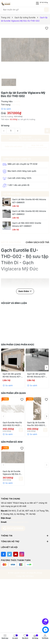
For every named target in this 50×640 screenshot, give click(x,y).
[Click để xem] (25, 50)
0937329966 (18, 518)
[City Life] (13, 3)
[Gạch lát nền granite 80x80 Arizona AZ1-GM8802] (6, 214)
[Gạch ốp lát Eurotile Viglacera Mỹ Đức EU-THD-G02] (12, 457)
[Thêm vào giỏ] (21, 430)
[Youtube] (15, 554)
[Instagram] (21, 554)
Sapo (31, 576)
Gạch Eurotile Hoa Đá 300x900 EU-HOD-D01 (12, 424)
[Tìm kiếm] (46, 9)
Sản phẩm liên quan (13, 393)
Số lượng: (5, 125)
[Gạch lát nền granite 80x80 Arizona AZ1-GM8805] (6, 202)
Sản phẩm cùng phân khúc (17, 344)
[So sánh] (6, 109)
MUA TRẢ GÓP (37, 146)
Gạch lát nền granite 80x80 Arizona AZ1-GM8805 (29, 201)
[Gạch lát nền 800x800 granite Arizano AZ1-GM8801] (6, 225)
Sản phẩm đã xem (11, 441)
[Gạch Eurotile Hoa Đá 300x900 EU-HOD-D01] (12, 408)
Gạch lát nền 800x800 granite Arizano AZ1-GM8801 (26, 224)
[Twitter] (9, 554)
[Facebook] (3, 554)
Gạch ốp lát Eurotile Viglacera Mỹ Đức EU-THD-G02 (13, 472)
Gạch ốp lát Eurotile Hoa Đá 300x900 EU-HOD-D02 (37, 424)
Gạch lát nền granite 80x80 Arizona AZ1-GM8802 (29, 212)
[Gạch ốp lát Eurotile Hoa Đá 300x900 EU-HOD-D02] (37, 408)
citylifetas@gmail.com (17, 522)
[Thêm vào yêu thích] (46, 28)
